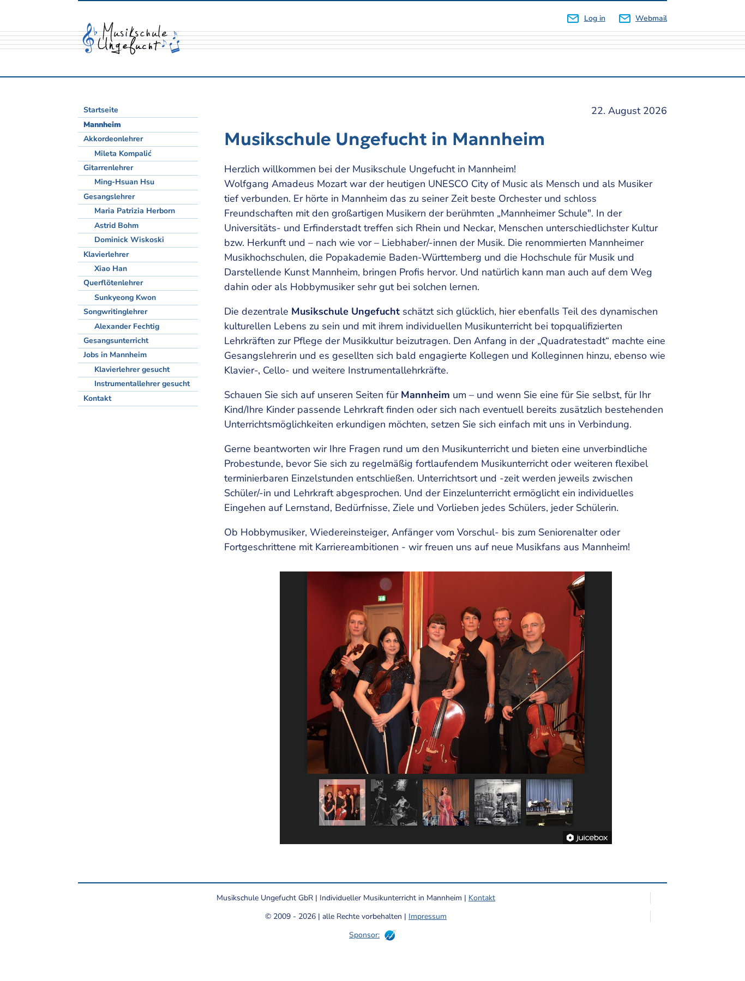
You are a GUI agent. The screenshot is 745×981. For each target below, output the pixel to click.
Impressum (427, 916)
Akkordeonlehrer (113, 139)
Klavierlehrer (106, 254)
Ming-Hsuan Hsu (124, 182)
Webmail (651, 18)
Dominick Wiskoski (129, 239)
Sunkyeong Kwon (125, 297)
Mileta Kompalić (123, 153)
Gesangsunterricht (115, 340)
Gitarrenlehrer (108, 168)
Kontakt (97, 398)
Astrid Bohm (116, 225)
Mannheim (102, 124)
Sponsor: (364, 935)
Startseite (100, 110)
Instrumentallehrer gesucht (142, 383)
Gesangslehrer (109, 196)
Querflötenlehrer (113, 283)
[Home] (135, 38)
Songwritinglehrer (115, 311)
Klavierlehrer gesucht (132, 369)
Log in (594, 18)
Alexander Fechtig (126, 326)
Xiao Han (110, 268)
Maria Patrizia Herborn (134, 211)
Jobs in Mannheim (115, 355)
